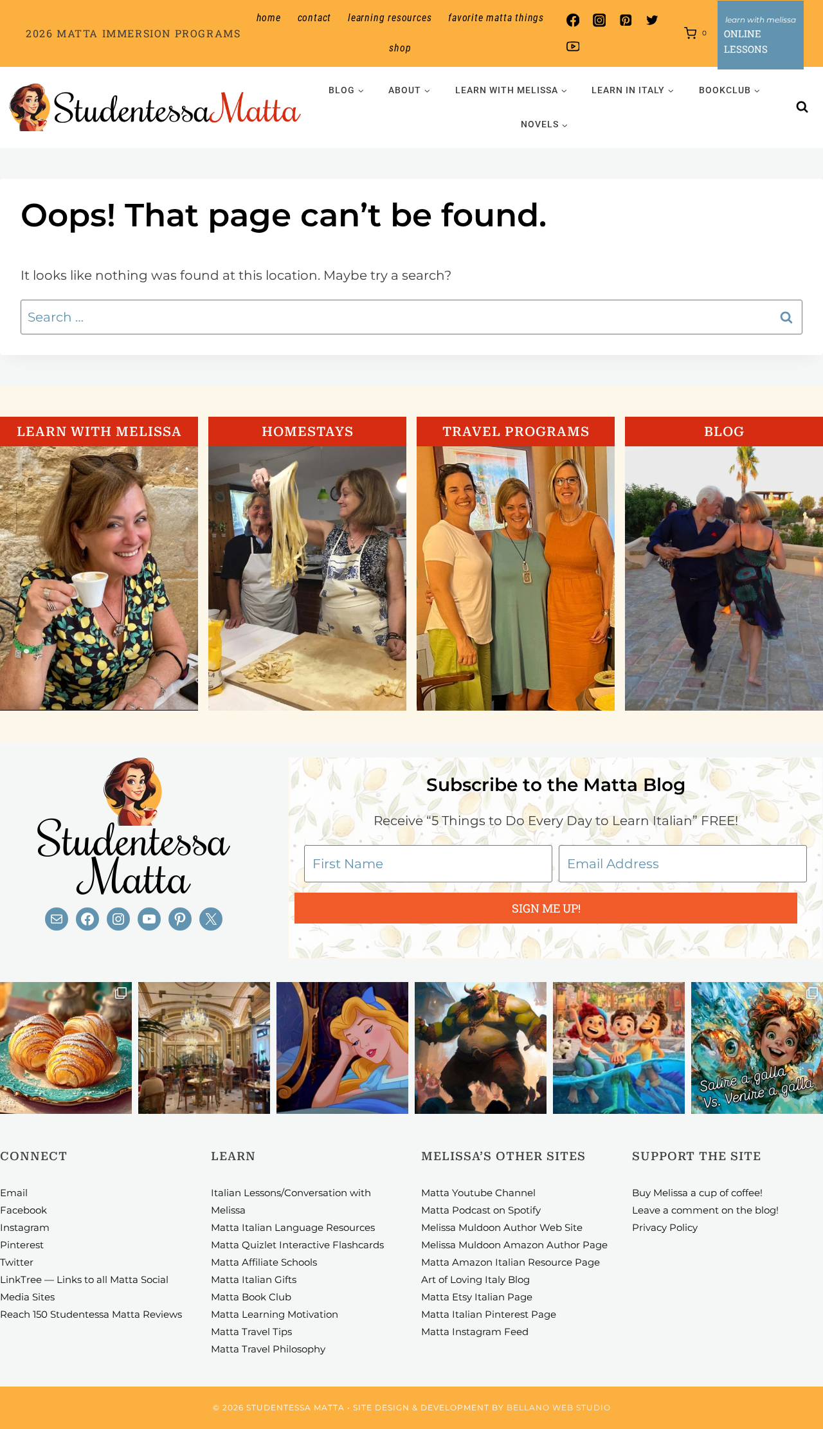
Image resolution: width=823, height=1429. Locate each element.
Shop (400, 48)
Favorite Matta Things (496, 18)
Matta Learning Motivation (274, 1314)
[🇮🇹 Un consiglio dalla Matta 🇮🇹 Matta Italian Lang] (66, 1048)
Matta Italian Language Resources (293, 1227)
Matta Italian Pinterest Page (488, 1314)
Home (269, 18)
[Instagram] (599, 20)
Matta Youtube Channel (478, 1193)
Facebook (23, 1210)
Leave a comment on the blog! (705, 1210)
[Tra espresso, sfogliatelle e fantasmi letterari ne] (204, 1048)
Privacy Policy (665, 1227)
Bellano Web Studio (559, 1407)
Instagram (25, 1227)
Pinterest (22, 1245)
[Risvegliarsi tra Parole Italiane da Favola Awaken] (342, 1048)
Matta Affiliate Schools (264, 1262)
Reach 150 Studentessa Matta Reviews (91, 1314)
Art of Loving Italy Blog (475, 1279)
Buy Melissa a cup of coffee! (697, 1193)
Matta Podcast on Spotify (481, 1210)
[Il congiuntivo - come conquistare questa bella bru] (481, 1048)
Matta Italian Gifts (253, 1279)
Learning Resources (389, 18)
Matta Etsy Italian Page (476, 1297)
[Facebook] (572, 20)
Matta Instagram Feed (475, 1331)
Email (14, 1193)
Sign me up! (546, 908)
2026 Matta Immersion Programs (133, 33)
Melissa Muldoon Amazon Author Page (514, 1245)
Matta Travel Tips (251, 1331)
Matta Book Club (251, 1297)
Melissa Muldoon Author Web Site (502, 1227)
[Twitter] (652, 20)
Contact (315, 18)
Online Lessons (746, 41)
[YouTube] (572, 46)
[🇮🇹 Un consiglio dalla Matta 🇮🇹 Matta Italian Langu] (757, 1048)
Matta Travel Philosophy (268, 1349)
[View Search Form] (802, 107)
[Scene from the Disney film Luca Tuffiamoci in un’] (619, 1048)
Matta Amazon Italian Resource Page (510, 1262)
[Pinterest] (626, 20)
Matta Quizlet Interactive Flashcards (297, 1245)
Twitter (16, 1262)
